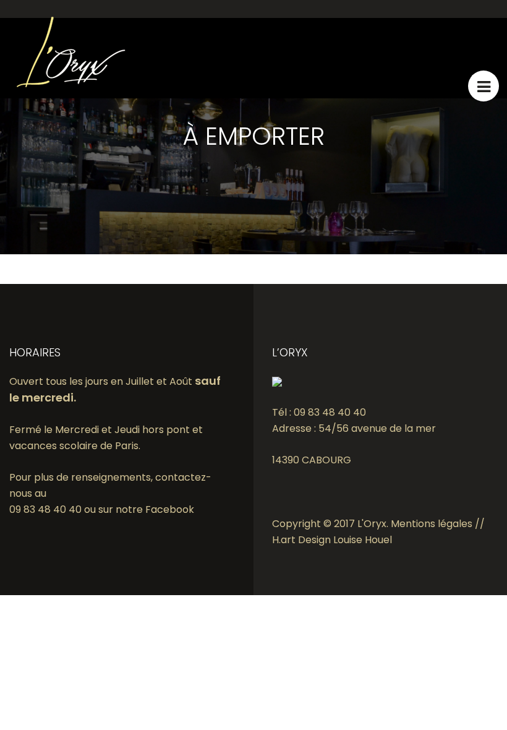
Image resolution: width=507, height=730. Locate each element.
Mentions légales (431, 524)
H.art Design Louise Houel (332, 540)
